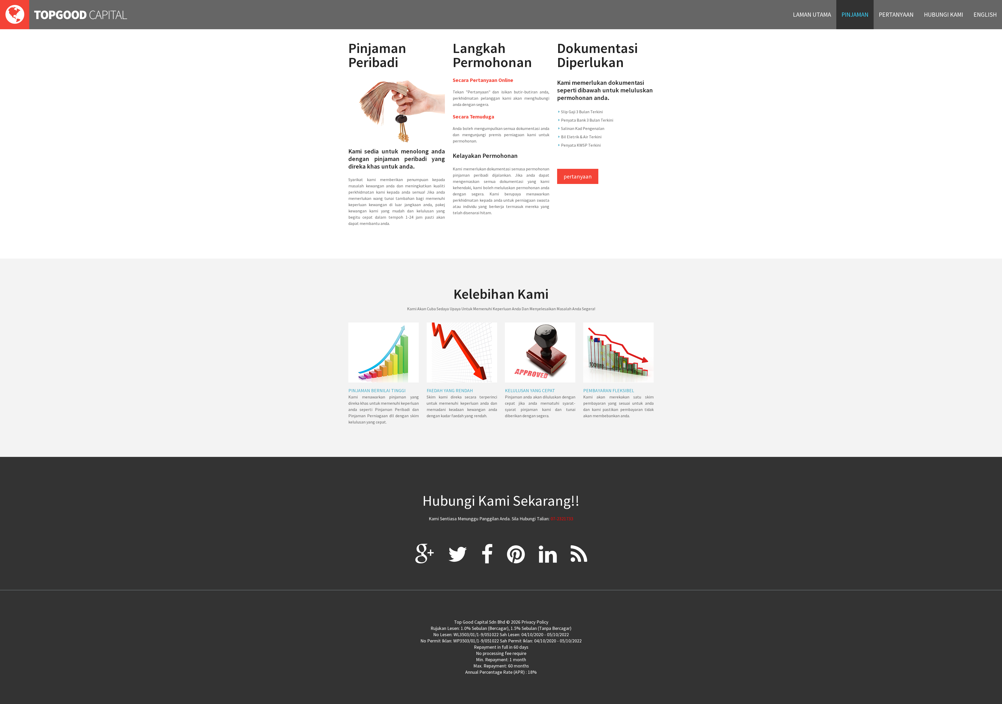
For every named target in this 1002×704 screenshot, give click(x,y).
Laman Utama (812, 14)
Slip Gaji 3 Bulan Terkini (582, 111)
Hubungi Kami (943, 14)
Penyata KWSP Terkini (581, 145)
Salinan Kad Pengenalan (582, 128)
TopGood (80, 14)
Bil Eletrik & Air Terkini (581, 136)
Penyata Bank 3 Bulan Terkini (587, 120)
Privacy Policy (534, 622)
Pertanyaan (896, 14)
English (985, 14)
